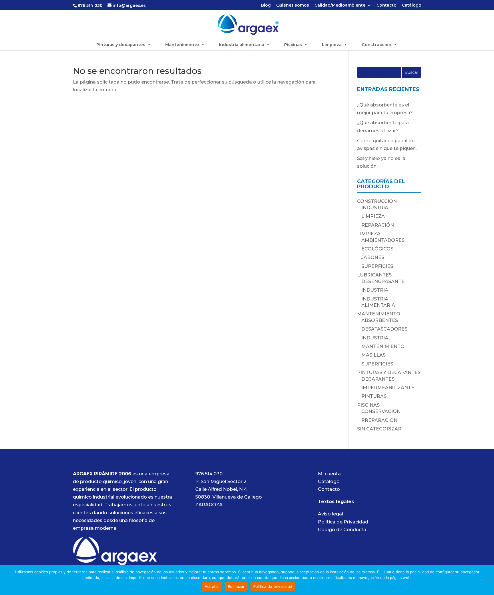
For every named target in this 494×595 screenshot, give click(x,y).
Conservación (381, 411)
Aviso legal (330, 514)
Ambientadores (383, 240)
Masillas (373, 355)
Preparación (379, 420)
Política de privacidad (272, 586)
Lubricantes (374, 275)
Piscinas (293, 44)
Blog (266, 5)
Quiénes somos (292, 5)
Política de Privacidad (343, 522)
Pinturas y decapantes (120, 44)
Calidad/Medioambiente (339, 5)
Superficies (377, 266)
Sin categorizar (379, 429)
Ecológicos (377, 249)
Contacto (387, 5)
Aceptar (212, 586)
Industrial (376, 338)
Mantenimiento (182, 44)
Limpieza (332, 44)
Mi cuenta (329, 474)
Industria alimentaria (241, 44)
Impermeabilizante (387, 387)
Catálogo (411, 5)
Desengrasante (383, 281)
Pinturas (374, 396)
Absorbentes (379, 320)
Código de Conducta (342, 529)
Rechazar (236, 586)
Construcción (376, 44)
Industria (374, 207)
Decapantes (378, 379)
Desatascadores (384, 329)
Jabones (372, 257)
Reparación (377, 225)
